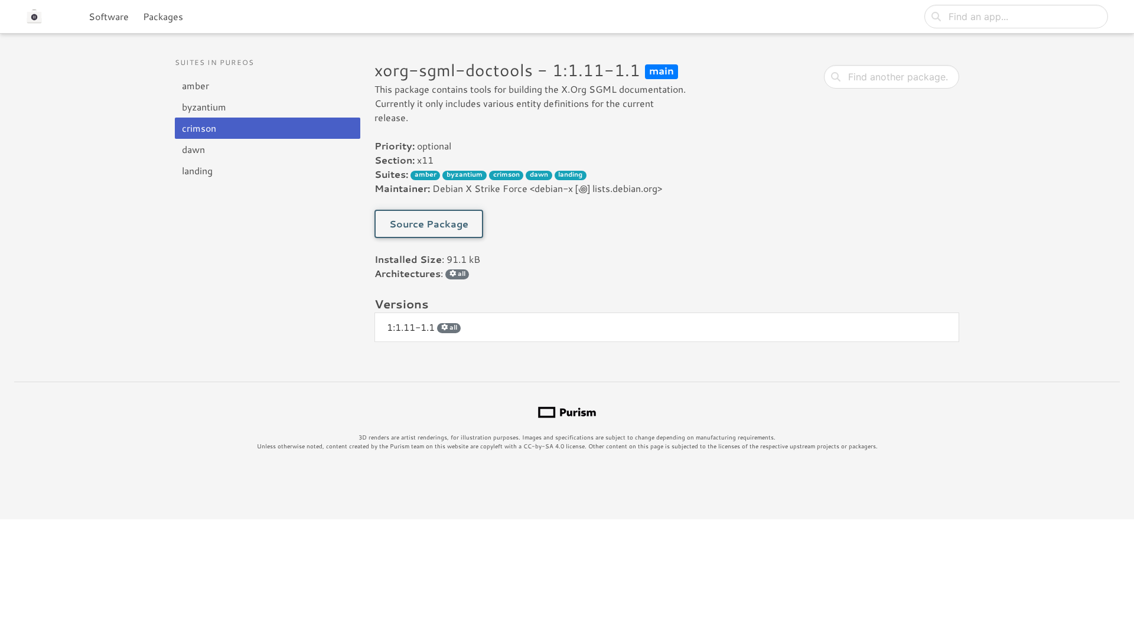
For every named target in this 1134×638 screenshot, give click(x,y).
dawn (193, 149)
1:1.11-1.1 (422, 327)
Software (109, 16)
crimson (199, 128)
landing (197, 170)
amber (195, 85)
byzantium (204, 106)
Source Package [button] (428, 223)
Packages (163, 16)
